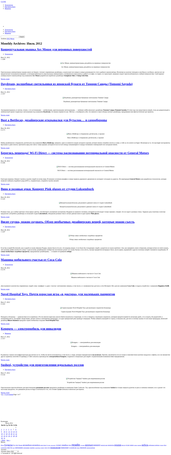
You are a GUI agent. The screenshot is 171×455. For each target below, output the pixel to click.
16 (2, 434)
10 (4, 432)
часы (78, 447)
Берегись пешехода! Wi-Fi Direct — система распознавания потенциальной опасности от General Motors (75, 153)
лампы (135, 445)
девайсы (65, 445)
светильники (26, 447)
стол (45, 447)
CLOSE (3, 1)
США (17, 445)
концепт (96, 445)
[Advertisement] (37, 17)
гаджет (58, 445)
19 (9, 434)
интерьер (89, 445)
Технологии (9, 5)
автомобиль (36, 445)
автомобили (27, 445)
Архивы (3, 451)
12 (9, 432)
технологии (55, 447)
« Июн (3, 440)
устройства (72, 447)
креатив (117, 445)
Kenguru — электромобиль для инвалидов (31, 328)
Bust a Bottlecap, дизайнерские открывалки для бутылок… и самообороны (54, 120)
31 (4, 438)
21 (14, 434)
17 (4, 434)
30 (2, 438)
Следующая (9, 394)
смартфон (32, 447)
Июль (12, 39)
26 (9, 436)
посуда (9, 448)
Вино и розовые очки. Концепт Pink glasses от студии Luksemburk (47, 189)
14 (14, 432)
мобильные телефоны (154, 445)
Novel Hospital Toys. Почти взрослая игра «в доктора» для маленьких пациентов (58, 294)
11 (6, 432)
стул (48, 447)
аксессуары (43, 445)
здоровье (82, 445)
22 (16, 434)
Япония (20, 445)
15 (16, 432)
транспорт (65, 448)
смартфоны (37, 447)
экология (83, 448)
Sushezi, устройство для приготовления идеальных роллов (42, 365)
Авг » (8, 440)
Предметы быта (10, 7)
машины (139, 445)
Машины (8, 8)
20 (11, 434)
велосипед (53, 445)
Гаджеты (8, 445)
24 (4, 436)
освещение (4, 447)
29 (16, 436)
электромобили (90, 447)
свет (14, 447)
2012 (8, 39)
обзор (164, 445)
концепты (111, 445)
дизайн (75, 444)
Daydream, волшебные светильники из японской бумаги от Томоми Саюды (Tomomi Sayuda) (67, 84)
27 (11, 436)
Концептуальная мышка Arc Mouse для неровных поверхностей (46, 49)
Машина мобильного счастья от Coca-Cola (31, 259)
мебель (145, 445)
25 (6, 436)
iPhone (2, 445)
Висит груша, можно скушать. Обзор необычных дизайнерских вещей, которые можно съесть (68, 221)
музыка (161, 445)
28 (14, 436)
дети (69, 445)
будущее (48, 445)
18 (6, 434)
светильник (19, 447)
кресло (123, 445)
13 (11, 432)
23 (2, 436)
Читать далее (5, 79)
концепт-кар (104, 445)
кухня (127, 445)
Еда (14, 445)
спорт (42, 447)
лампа (132, 445)
